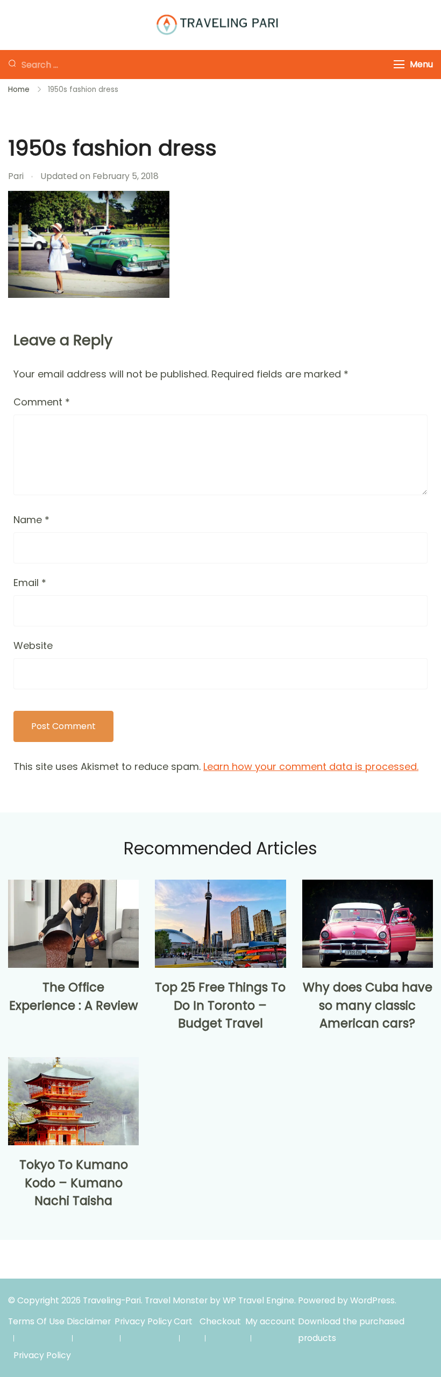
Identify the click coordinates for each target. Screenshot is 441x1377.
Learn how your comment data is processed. (310, 766)
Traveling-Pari (112, 1300)
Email (29, 582)
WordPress (372, 1300)
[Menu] (399, 64)
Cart (183, 1321)
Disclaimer (89, 1321)
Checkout (220, 1321)
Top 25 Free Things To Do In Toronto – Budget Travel (220, 1005)
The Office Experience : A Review (73, 996)
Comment (41, 402)
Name (31, 519)
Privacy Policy (143, 1321)
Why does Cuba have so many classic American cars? (367, 1005)
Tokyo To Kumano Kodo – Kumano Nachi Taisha (73, 1183)
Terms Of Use (36, 1321)
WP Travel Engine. (259, 1300)
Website (33, 645)
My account (270, 1321)
